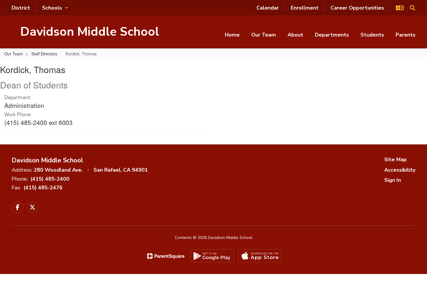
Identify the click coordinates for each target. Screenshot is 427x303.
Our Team (13, 54)
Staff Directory (44, 54)
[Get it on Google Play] (212, 255)
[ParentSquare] (166, 256)
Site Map (395, 159)
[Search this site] (412, 8)
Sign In (392, 180)
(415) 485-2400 (50, 178)
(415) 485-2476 (43, 187)
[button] (55, 7)
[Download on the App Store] (260, 255)
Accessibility (399, 169)
